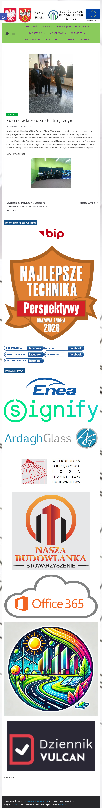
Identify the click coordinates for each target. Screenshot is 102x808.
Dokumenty (76, 33)
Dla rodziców (56, 33)
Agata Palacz (28, 126)
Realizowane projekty (36, 39)
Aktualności (32, 26)
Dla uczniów (35, 33)
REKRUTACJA (62, 26)
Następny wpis (87, 202)
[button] (3, 16)
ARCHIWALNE (12, 777)
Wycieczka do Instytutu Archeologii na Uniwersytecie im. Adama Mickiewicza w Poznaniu (27, 206)
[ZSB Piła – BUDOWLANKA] (7, 33)
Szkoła (46, 26)
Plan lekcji (80, 26)
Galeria (70, 39)
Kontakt (82, 39)
